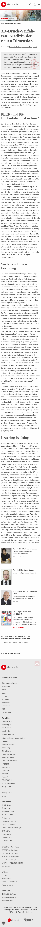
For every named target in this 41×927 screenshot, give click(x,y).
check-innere (6, 728)
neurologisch (6, 834)
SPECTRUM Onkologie (10, 850)
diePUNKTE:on (7, 721)
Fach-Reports (6, 879)
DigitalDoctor (6, 751)
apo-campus (6, 725)
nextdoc (5, 774)
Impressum (6, 706)
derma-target (6, 748)
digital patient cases (9, 754)
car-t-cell (5, 741)
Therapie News (7, 793)
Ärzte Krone (6, 808)
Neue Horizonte (7, 885)
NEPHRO (7, 837)
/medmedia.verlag (9, 897)
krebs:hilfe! (6, 767)
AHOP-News (6, 805)
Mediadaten (6, 686)
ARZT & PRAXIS (7, 815)
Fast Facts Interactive (9, 761)
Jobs (4, 693)
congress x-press (8, 745)
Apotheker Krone (8, 812)
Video (4, 796)
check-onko (6, 731)
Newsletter (5, 703)
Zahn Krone (6, 866)
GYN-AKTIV (6, 831)
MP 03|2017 (17, 23)
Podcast (5, 777)
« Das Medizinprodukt (7, 23)
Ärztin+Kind (6, 818)
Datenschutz (6, 712)
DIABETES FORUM (8, 825)
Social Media (6, 891)
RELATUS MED (7, 780)
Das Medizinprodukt (9, 821)
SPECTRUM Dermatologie (11, 847)
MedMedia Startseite (9, 677)
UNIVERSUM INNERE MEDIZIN (12, 863)
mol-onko (5, 770)
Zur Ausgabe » (18, 627)
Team (4, 690)
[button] (3, 923)
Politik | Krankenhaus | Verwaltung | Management (23, 47)
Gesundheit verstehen (9, 882)
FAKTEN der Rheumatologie (11, 828)
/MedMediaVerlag (9, 894)
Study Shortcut (7, 787)
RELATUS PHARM (8, 783)
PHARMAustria (7, 841)
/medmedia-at (8, 901)
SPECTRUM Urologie (9, 860)
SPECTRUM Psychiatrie (10, 857)
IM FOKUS (5, 764)
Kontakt (5, 696)
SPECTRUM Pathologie (10, 853)
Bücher (4, 875)
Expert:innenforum (8, 758)
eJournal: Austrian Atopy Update (13, 738)
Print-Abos (5, 699)
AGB (3, 709)
